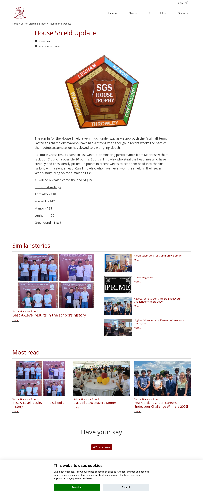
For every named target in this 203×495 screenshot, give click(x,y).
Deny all (126, 487)
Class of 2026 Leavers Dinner (94, 403)
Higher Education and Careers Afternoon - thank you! (159, 321)
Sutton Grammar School (33, 23)
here (89, 478)
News (15, 23)
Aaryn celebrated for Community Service (158, 255)
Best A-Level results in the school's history (49, 315)
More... (15, 320)
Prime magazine (143, 277)
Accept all (77, 487)
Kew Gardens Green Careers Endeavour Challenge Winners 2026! (157, 300)
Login (180, 2)
